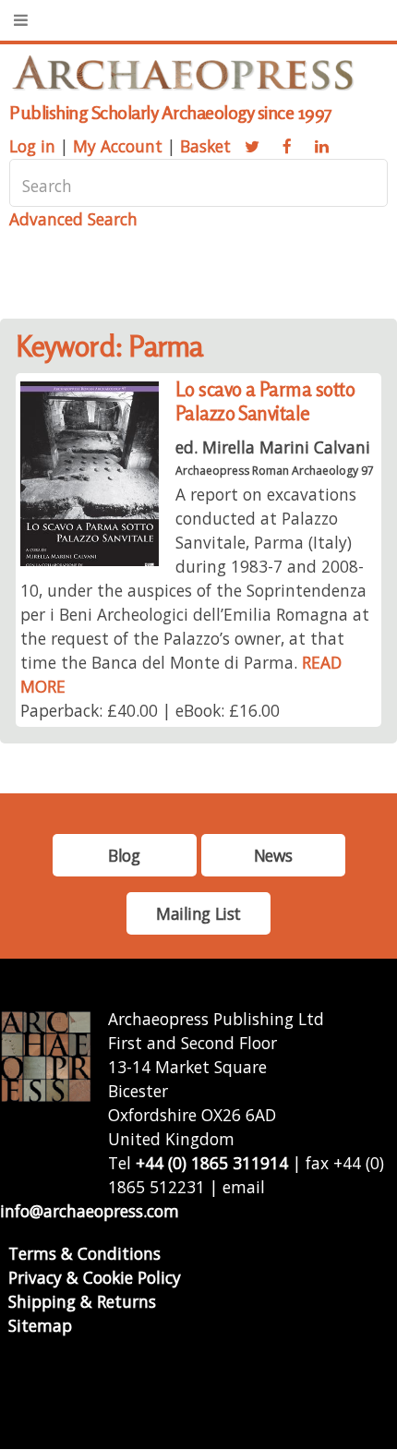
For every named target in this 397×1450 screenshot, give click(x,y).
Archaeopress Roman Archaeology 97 (274, 470)
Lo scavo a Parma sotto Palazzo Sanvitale (265, 401)
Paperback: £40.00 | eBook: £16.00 (150, 710)
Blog (123, 855)
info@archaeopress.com (89, 1211)
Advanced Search (73, 219)
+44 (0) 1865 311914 (212, 1163)
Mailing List (198, 913)
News (273, 855)
